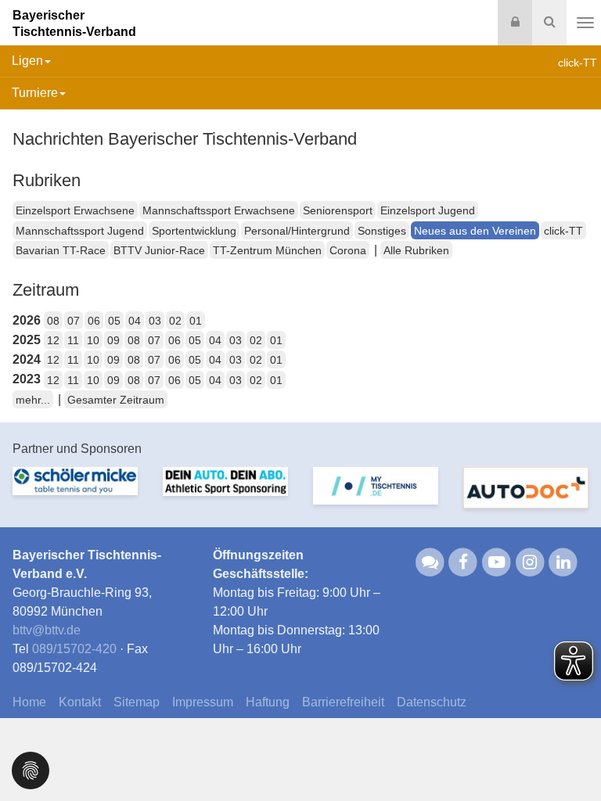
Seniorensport (337, 210)
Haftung (268, 702)
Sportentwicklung (194, 230)
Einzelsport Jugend (427, 210)
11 (73, 340)
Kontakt (80, 702)
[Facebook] (463, 562)
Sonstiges (382, 230)
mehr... (33, 399)
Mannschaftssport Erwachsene (218, 210)
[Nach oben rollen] (569, 757)
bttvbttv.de (47, 630)
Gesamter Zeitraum (115, 399)
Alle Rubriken (416, 250)
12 (53, 340)
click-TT (563, 230)
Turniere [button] (35, 92)
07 (73, 320)
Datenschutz (431, 702)
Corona (347, 250)
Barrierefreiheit (343, 702)
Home (29, 702)
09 (113, 340)
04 (134, 320)
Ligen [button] (27, 60)
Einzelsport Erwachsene (75, 210)
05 (114, 320)
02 (175, 320)
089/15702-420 (74, 649)
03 (155, 320)
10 (93, 340)
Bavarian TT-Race (61, 250)
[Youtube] (496, 562)
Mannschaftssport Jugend (80, 230)
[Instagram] (530, 562)
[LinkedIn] (564, 562)
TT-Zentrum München (267, 250)
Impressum (202, 702)
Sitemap (136, 702)
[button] (30, 769)
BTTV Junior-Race (159, 250)
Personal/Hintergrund (297, 230)
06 (94, 320)
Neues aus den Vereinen (475, 230)
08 (53, 320)
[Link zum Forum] (430, 562)
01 (195, 320)
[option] (75, 490)
